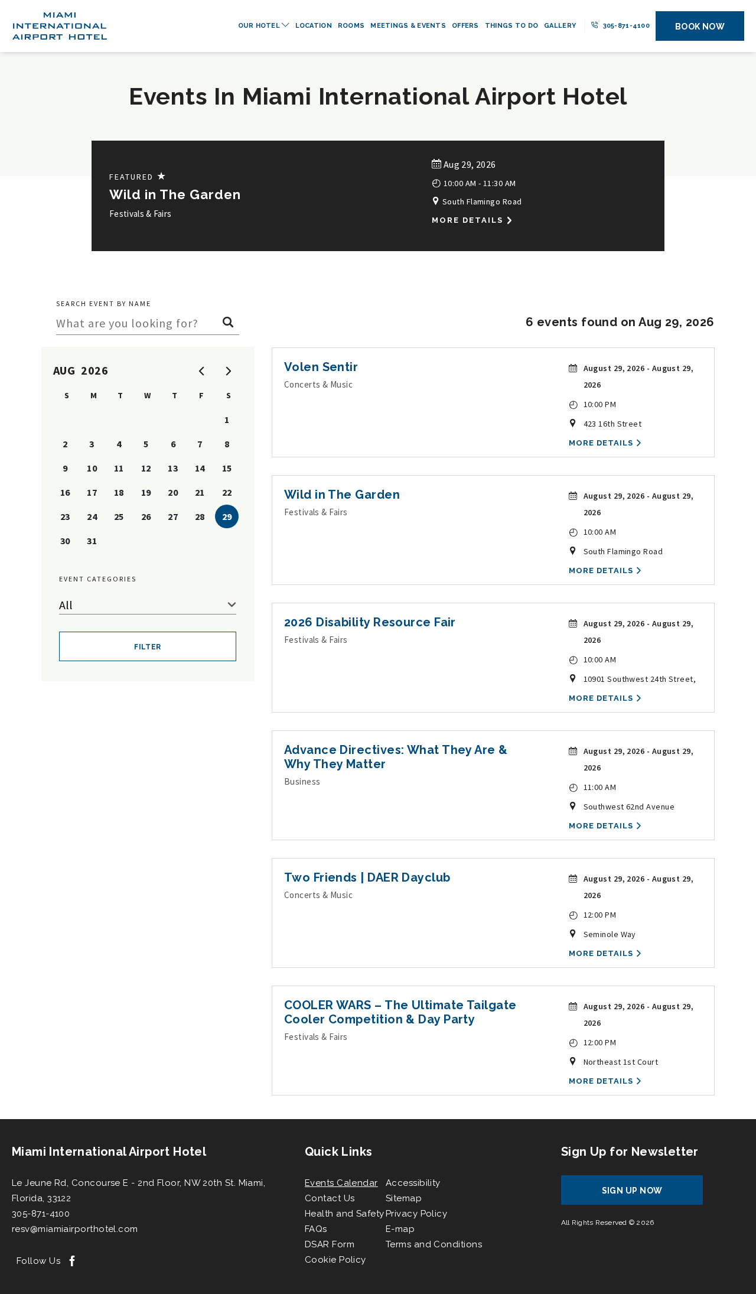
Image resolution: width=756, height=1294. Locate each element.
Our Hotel (260, 26)
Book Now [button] (700, 26)
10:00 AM (593, 531)
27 (173, 516)
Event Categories (97, 578)
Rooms (351, 26)
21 (200, 492)
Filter (147, 647)
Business (302, 781)
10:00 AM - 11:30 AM (474, 182)
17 (92, 492)
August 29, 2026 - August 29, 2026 (639, 376)
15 (227, 468)
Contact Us (330, 1198)
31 (92, 541)
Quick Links (338, 1152)
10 (92, 468)
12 (146, 468)
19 (146, 492)
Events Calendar (341, 1183)
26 (146, 516)
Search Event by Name (103, 303)
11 (119, 468)
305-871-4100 (625, 26)
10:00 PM (593, 404)
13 (173, 468)
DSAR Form (329, 1244)
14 (200, 468)
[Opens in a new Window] (72, 1262)
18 (119, 492)
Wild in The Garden (175, 194)
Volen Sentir (321, 367)
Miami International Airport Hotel (109, 1152)
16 (65, 492)
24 (92, 516)
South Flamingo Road (481, 201)
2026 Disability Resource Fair (370, 622)
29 (227, 516)
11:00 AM (593, 787)
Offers (465, 26)
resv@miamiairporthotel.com (75, 1229)
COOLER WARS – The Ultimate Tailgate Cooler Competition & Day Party (400, 1012)
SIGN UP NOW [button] (643, 1195)
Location (313, 26)
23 (65, 516)
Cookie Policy (335, 1259)
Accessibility (413, 1183)
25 (119, 516)
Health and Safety (344, 1213)
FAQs (316, 1229)
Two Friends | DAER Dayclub (367, 877)
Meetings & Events (408, 26)
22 (227, 492)
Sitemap (404, 1198)
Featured (138, 176)
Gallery (560, 26)
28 (200, 516)
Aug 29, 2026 (468, 164)
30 (65, 541)
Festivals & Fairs (140, 213)
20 (173, 492)
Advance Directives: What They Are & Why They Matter (396, 757)
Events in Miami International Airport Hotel (378, 96)
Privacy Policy (416, 1213)
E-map (400, 1229)
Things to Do (511, 26)
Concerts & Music (318, 384)
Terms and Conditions (434, 1244)
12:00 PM (593, 914)
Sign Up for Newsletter (630, 1152)
